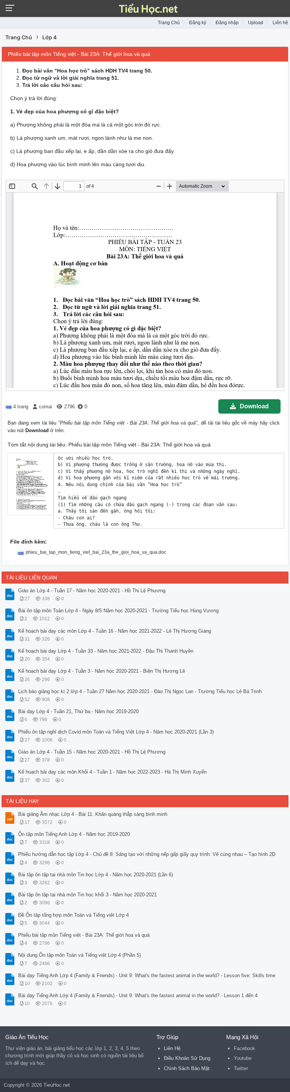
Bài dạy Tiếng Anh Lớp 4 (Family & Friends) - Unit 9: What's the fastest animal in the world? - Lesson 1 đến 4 (138, 995)
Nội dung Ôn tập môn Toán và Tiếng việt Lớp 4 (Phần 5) (79, 955)
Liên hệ (280, 22)
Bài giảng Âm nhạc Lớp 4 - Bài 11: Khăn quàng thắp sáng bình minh (92, 814)
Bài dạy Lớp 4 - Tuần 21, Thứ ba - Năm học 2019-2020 (78, 711)
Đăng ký (197, 22)
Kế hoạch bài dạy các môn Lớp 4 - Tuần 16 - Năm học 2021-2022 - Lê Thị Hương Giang (114, 631)
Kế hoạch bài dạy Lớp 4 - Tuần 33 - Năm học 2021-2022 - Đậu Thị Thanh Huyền (105, 651)
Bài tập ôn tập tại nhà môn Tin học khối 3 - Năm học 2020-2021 (87, 894)
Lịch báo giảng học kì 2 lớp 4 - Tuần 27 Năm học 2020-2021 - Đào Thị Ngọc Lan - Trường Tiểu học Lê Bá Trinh (140, 691)
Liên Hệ (172, 1048)
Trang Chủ (169, 22)
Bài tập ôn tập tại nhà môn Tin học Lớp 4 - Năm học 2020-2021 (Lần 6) (95, 874)
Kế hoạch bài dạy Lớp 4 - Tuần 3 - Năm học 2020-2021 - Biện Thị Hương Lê (101, 671)
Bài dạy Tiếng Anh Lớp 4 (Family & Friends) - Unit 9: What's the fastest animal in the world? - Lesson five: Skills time (146, 975)
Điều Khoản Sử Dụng (187, 1058)
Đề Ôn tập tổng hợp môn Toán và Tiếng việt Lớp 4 (73, 915)
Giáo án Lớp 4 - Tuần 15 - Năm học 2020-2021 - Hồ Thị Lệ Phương (91, 752)
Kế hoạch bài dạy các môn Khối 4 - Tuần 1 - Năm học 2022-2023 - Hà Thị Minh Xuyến (112, 772)
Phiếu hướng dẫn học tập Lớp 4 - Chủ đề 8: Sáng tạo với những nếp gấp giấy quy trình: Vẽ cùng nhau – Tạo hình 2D (146, 854)
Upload (255, 22)
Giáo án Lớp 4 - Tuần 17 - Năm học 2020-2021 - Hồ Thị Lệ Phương (91, 590)
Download (254, 406)
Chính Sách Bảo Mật (187, 1068)
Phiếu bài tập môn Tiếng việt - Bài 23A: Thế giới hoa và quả (84, 935)
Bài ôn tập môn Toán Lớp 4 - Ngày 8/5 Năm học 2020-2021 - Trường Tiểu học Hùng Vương (118, 610)
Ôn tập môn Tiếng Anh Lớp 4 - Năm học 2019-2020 (74, 834)
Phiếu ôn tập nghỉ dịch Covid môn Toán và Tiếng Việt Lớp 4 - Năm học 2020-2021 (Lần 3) (116, 732)
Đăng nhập (227, 22)
